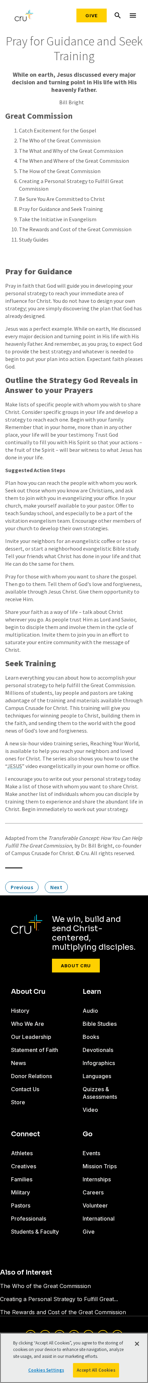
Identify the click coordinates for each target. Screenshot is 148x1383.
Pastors (20, 1205)
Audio (90, 1010)
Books (91, 1036)
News (18, 1063)
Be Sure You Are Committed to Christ (62, 198)
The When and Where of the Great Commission (74, 160)
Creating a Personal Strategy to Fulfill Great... (59, 1299)
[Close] (137, 1343)
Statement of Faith (34, 1049)
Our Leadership (31, 1036)
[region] (74, 1358)
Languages (97, 1076)
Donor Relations (31, 1076)
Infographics (99, 1063)
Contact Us (25, 1089)
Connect (25, 1134)
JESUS (14, 766)
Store (18, 1102)
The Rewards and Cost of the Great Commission (75, 229)
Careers (93, 1192)
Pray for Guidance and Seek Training (61, 208)
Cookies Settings (46, 1370)
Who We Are (27, 1023)
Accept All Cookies (96, 1370)
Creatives (23, 1166)
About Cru (76, 965)
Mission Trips (100, 1166)
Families (21, 1179)
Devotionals (98, 1049)
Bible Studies (100, 1023)
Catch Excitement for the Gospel (57, 130)
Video (90, 1109)
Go (88, 1134)
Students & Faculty (35, 1231)
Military (20, 1192)
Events (91, 1153)
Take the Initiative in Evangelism (57, 219)
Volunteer (95, 1205)
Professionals (28, 1218)
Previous (22, 887)
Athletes (22, 1153)
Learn (92, 992)
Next (56, 887)
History (20, 1010)
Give (91, 15)
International (99, 1218)
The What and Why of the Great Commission (71, 150)
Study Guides (34, 239)
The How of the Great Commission (60, 171)
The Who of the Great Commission (60, 140)
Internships (97, 1179)
